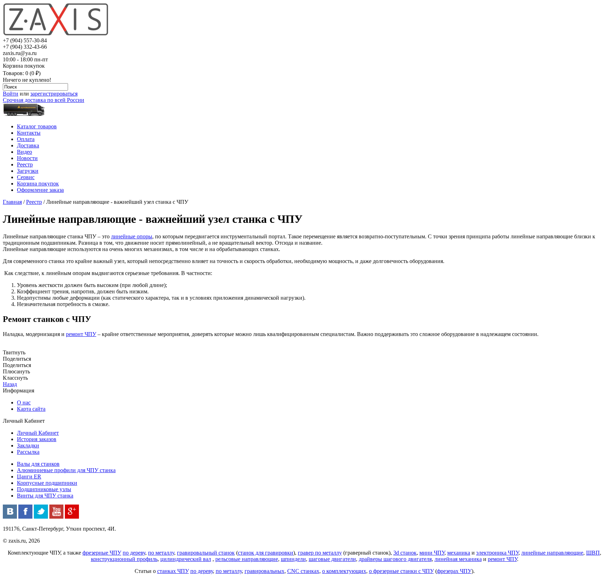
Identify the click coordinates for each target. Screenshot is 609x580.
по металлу (161, 553)
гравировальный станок (206, 553)
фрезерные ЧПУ (101, 553)
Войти (10, 94)
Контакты (29, 133)
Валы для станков (38, 464)
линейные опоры (131, 236)
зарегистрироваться (54, 94)
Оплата (26, 139)
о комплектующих (344, 571)
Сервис (26, 177)
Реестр (25, 164)
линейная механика (458, 559)
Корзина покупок (38, 184)
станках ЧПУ (173, 571)
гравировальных (264, 571)
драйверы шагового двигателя (395, 559)
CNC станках (303, 571)
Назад (10, 384)
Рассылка (28, 452)
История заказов (36, 439)
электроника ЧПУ (497, 553)
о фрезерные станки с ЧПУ (401, 571)
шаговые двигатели (332, 559)
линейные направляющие (552, 553)
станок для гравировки (265, 553)
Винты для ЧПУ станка (45, 496)
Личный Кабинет (38, 433)
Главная (12, 202)
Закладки (28, 445)
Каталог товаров (37, 126)
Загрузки (27, 171)
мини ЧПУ (431, 553)
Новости (27, 158)
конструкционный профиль (124, 559)
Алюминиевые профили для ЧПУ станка (66, 470)
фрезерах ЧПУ (454, 571)
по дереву (134, 553)
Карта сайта (31, 409)
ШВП (593, 553)
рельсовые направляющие (246, 559)
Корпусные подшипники (47, 483)
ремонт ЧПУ (81, 334)
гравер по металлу (320, 553)
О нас (24, 402)
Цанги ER (29, 477)
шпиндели (293, 559)
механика (458, 553)
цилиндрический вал (185, 559)
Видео (24, 152)
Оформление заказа (40, 190)
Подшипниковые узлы (44, 489)
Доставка (28, 145)
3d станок (405, 553)
